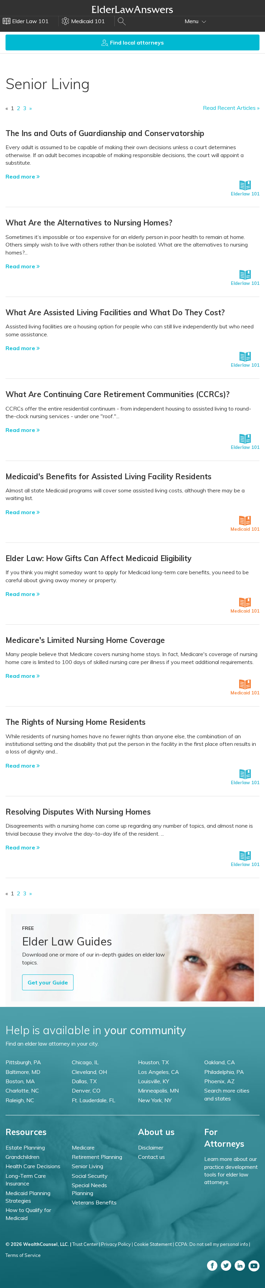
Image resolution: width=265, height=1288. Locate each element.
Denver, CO (86, 1090)
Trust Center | (86, 1244)
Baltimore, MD (23, 1071)
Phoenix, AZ (219, 1081)
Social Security (90, 1175)
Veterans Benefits (94, 1202)
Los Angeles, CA (158, 1071)
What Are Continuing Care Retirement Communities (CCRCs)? (117, 394)
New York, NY (154, 1100)
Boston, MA (20, 1081)
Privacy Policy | (117, 1244)
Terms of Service (23, 1255)
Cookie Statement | (154, 1244)
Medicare (83, 1147)
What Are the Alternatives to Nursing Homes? (89, 223)
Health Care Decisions (33, 1166)
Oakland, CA (219, 1062)
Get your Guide (48, 982)
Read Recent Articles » (231, 107)
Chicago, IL (85, 1062)
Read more (21, 176)
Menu (192, 21)
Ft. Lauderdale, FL (93, 1100)
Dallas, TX (84, 1081)
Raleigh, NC (20, 1100)
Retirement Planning (97, 1156)
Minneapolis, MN (158, 1090)
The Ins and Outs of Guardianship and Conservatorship (105, 133)
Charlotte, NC (22, 1090)
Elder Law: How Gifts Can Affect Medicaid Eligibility (99, 558)
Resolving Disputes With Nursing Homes (78, 812)
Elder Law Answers (132, 9)
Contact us (151, 1156)
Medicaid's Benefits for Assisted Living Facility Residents (109, 476)
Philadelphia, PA (224, 1071)
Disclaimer (150, 1147)
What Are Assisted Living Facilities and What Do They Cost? (115, 312)
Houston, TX (153, 1062)
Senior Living (87, 1166)
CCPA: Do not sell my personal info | (212, 1244)
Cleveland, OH (89, 1071)
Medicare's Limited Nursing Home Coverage (85, 640)
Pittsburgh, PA (23, 1062)
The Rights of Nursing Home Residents (76, 722)
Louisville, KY (153, 1081)
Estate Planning (25, 1147)
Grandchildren (22, 1156)
